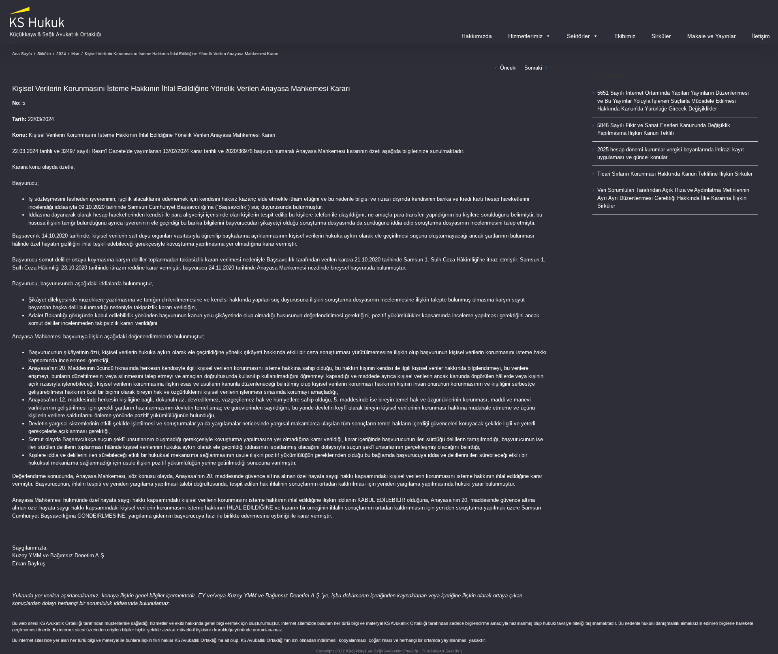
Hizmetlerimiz (525, 36)
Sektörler (578, 36)
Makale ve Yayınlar (711, 36)
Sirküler (661, 36)
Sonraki (533, 68)
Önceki (508, 68)
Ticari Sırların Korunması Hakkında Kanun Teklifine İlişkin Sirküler (674, 174)
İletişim (761, 36)
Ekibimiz (624, 36)
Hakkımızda (477, 36)
